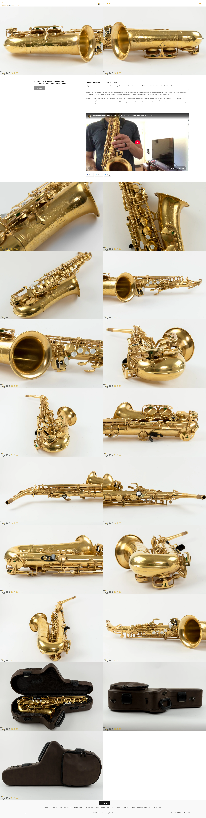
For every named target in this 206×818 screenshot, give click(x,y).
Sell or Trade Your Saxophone (83, 807)
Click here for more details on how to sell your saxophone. (158, 86)
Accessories (157, 807)
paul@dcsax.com (15, 5)
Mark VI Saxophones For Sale (141, 807)
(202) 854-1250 (5, 5)
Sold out (39, 88)
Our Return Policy (65, 807)
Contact (54, 807)
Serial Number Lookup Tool (104, 807)
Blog (118, 807)
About (46, 807)
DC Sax (100, 813)
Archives (126, 807)
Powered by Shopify (107, 813)
